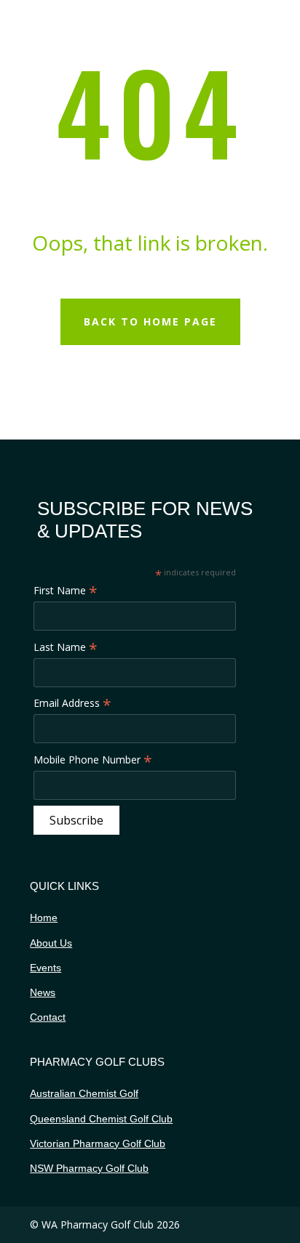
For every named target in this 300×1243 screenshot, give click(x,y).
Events (45, 967)
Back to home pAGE (150, 321)
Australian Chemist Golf (84, 1093)
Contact (48, 1017)
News (42, 992)
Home (44, 917)
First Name (65, 590)
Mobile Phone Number (92, 760)
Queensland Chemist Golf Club (101, 1119)
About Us (51, 943)
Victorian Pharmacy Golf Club (97, 1143)
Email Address (72, 703)
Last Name (65, 647)
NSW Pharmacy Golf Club (89, 1168)
